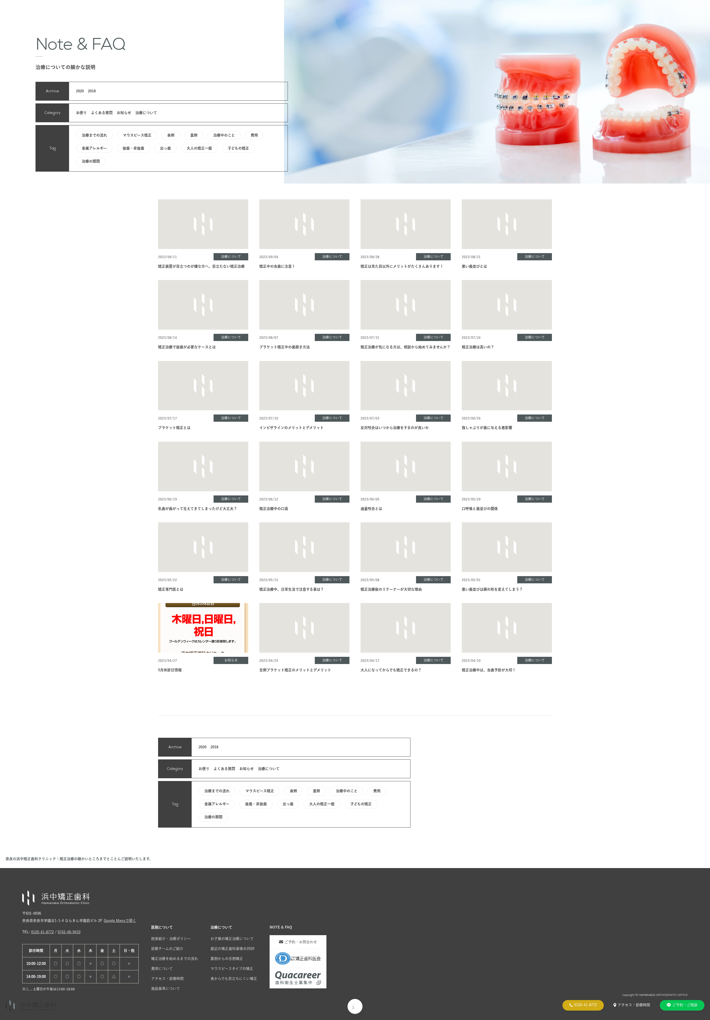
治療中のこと (224, 135)
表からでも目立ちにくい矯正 (234, 978)
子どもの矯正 (238, 148)
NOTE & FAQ (281, 927)
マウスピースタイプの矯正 (232, 968)
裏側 (193, 135)
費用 (254, 135)
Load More (355, 693)
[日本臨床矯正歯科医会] (298, 958)
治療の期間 (91, 161)
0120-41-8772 (42, 932)
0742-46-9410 (69, 932)
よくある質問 (102, 113)
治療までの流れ (94, 135)
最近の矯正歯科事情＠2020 (232, 948)
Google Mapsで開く (120, 920)
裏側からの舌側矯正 (227, 958)
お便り (81, 113)
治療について (146, 113)
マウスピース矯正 (137, 135)
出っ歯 (165, 148)
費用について (162, 968)
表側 (170, 135)
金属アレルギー (94, 148)
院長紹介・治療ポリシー (171, 938)
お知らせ (124, 113)
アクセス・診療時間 (167, 978)
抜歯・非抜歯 (133, 148)
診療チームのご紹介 (167, 948)
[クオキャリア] (298, 978)
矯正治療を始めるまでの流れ (174, 958)
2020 (80, 91)
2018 (92, 91)
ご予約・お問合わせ (301, 942)
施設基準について (165, 988)
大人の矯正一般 (199, 148)
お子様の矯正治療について (232, 938)
